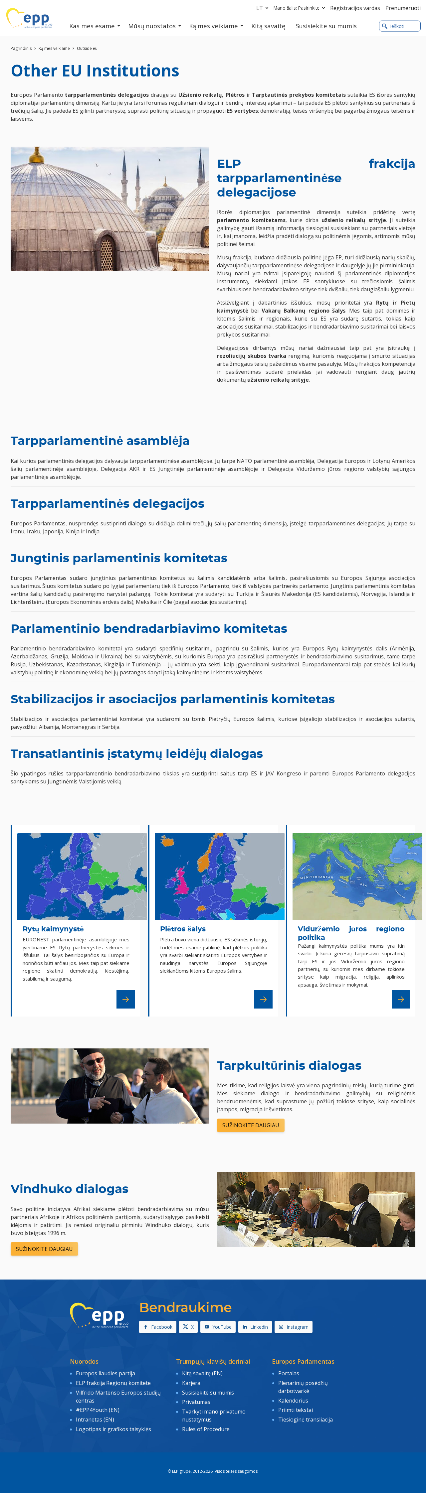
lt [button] (259, 8)
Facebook (161, 1327)
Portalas (288, 1373)
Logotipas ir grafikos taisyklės (113, 1429)
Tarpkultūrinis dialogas (289, 1066)
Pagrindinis (21, 48)
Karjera (191, 1383)
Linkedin (259, 1327)
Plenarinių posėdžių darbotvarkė (303, 1387)
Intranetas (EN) (95, 1419)
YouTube (222, 1327)
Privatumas (196, 1402)
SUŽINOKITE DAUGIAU (250, 1125)
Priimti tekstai (295, 1410)
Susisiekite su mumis (208, 1392)
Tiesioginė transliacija (305, 1419)
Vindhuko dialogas (69, 1189)
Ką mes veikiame (54, 48)
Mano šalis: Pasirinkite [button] (297, 8)
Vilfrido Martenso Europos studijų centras (118, 1396)
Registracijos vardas (355, 8)
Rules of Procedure (206, 1429)
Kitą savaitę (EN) (202, 1373)
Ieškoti (397, 26)
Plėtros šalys (183, 929)
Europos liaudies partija (105, 1373)
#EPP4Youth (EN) (97, 1410)
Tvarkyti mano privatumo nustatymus (214, 1415)
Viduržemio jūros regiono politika (351, 933)
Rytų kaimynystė (53, 929)
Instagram (298, 1327)
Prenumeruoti (403, 8)
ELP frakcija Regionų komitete (113, 1383)
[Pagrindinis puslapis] (29, 18)
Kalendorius (293, 1400)
